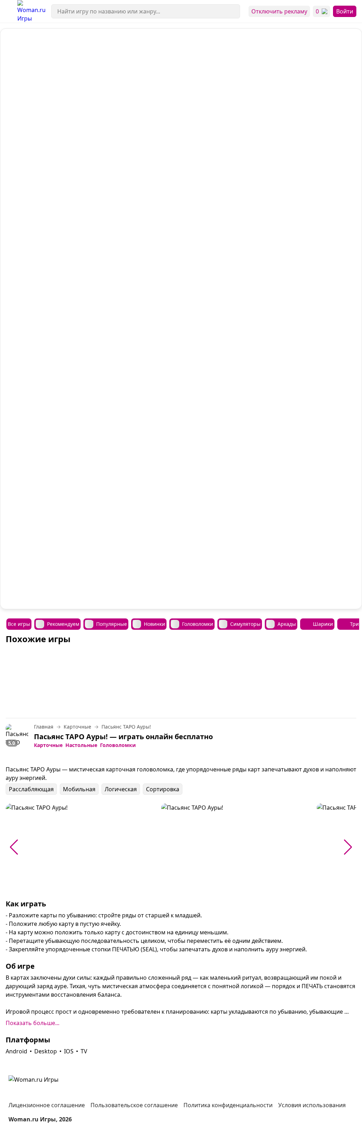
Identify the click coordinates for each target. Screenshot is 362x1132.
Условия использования (312, 1105)
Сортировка (162, 789)
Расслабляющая (31, 789)
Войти (344, 11)
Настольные (81, 745)
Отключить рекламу (279, 11)
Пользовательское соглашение (134, 1105)
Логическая (121, 789)
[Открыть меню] (8, 11)
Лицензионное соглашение (46, 1105)
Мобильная (79, 789)
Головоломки (118, 745)
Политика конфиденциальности (228, 1105)
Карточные (48, 745)
